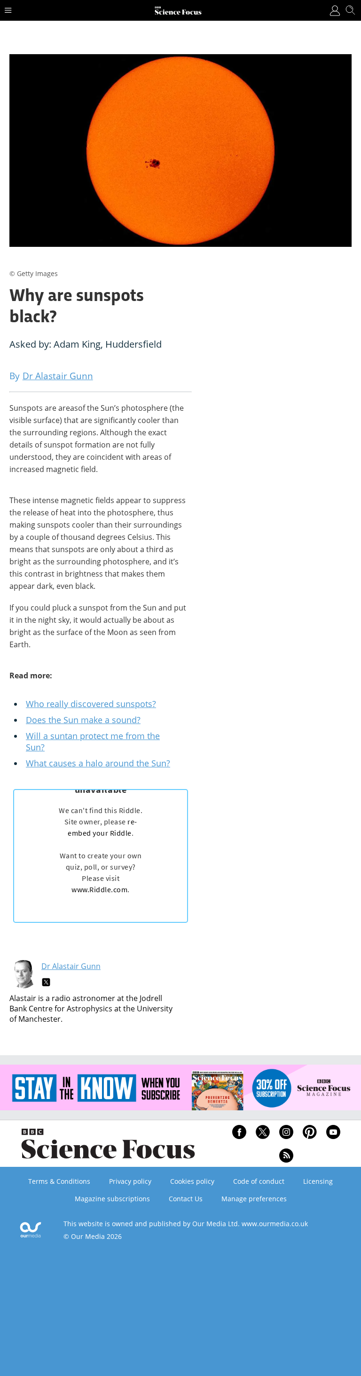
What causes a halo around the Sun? (98, 763)
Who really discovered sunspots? (91, 703)
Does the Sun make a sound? (83, 719)
